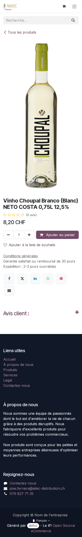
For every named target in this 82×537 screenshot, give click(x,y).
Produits (10, 370)
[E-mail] (9, 290)
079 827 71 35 (21, 493)
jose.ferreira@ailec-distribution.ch (37, 488)
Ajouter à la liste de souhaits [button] (32, 245)
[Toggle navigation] (74, 6)
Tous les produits (22, 32)
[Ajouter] (29, 235)
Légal (7, 380)
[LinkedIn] (35, 278)
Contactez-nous (16, 385)
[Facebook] (9, 278)
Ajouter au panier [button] (60, 235)
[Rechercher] (73, 20)
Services (10, 375)
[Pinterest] (61, 278)
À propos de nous (18, 364)
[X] (22, 278)
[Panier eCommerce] (63, 6)
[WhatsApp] (48, 278)
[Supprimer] (8, 235)
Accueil (9, 359)
